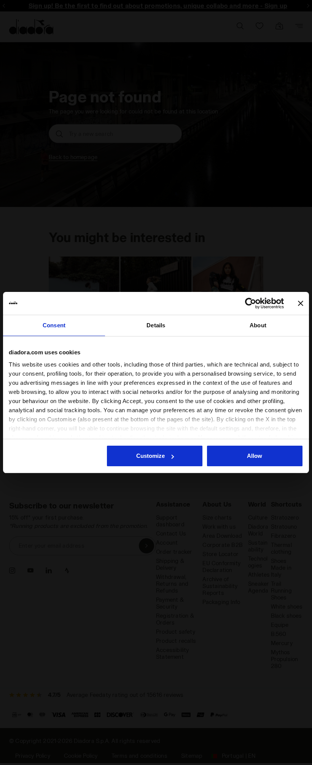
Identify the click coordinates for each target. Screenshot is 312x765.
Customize (150, 456)
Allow (254, 456)
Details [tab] (155, 325)
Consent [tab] (54, 325)
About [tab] (258, 325)
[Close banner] (300, 303)
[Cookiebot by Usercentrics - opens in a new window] (250, 303)
